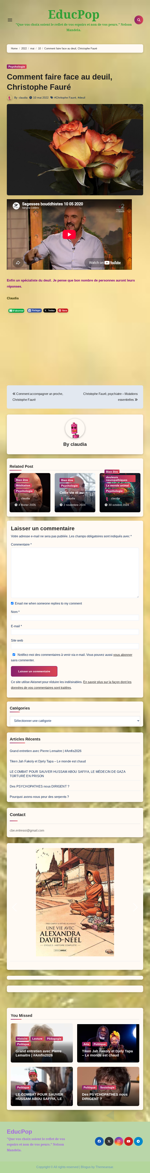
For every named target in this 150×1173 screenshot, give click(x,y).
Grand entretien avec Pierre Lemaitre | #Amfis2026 (46, 751)
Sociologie (107, 1087)
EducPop (74, 14)
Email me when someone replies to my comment (48, 603)
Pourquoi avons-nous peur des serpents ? (39, 796)
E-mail (16, 626)
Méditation (23, 485)
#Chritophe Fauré (65, 97)
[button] (15, 907)
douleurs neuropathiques (116, 479)
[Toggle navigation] (10, 20)
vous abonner (122, 654)
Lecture (37, 1038)
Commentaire (21, 544)
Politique (23, 1044)
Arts (86, 1044)
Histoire (22, 1038)
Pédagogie (54, 1038)
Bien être (22, 480)
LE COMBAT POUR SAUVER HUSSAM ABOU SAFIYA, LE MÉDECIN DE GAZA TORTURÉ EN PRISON (41, 1100)
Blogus (86, 1167)
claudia (23, 97)
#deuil (81, 97)
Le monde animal (117, 485)
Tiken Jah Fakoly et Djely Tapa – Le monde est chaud (48, 761)
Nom (15, 612)
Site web (17, 640)
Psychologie (16, 66)
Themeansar (104, 1167)
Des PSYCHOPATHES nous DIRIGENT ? (39, 786)
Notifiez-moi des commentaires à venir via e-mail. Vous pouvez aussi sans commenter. (71, 657)
